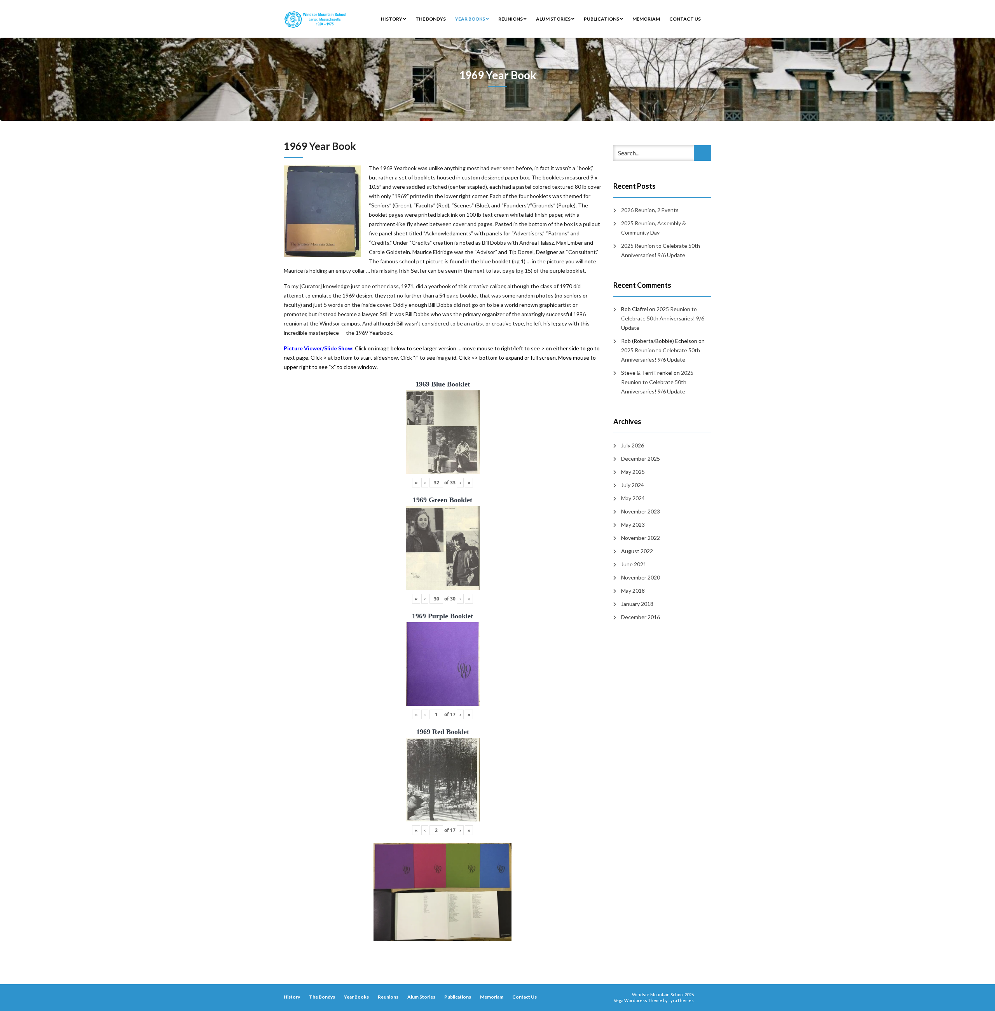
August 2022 (637, 551)
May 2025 (633, 471)
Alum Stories (553, 19)
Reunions (511, 19)
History (392, 19)
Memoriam (646, 19)
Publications (602, 19)
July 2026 (632, 445)
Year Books (470, 19)
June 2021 (633, 564)
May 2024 (633, 498)
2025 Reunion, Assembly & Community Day (653, 228)
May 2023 (633, 524)
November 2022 (640, 537)
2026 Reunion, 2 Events (650, 210)
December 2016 (640, 617)
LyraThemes (681, 1000)
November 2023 (640, 511)
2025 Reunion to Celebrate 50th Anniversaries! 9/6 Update (660, 250)
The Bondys (430, 19)
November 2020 (640, 577)
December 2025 (640, 458)
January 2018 (637, 603)
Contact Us (685, 19)
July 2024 (632, 485)
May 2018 (633, 590)
